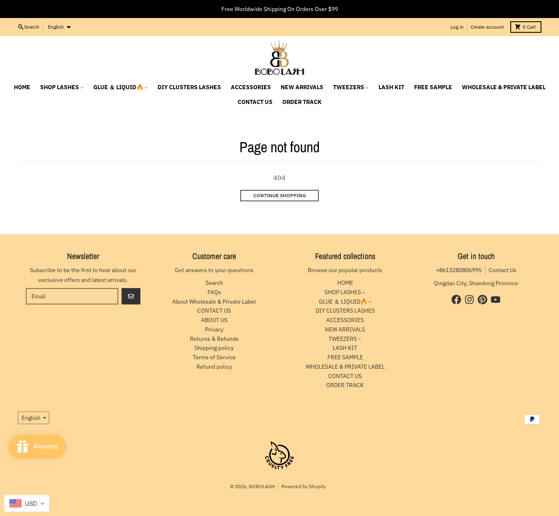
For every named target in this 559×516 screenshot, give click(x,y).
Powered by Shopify (304, 486)
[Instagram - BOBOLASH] (469, 299)
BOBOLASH (262, 486)
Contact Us (502, 270)
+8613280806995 (459, 270)
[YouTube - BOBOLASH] (495, 299)
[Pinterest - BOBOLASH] (482, 299)
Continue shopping (279, 195)
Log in (457, 27)
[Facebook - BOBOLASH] (456, 299)
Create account (487, 27)
